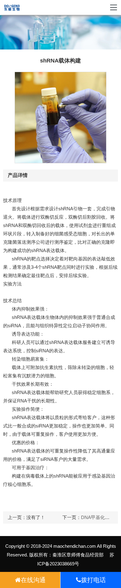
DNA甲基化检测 (97, 517)
